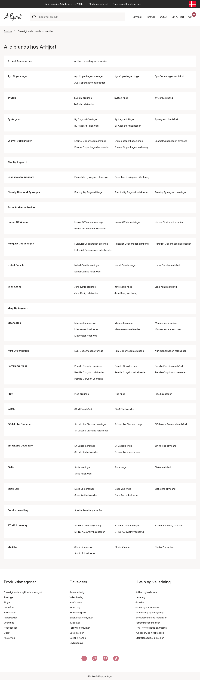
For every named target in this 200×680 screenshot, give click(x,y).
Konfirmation (76, 602)
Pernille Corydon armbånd (169, 366)
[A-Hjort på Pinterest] (105, 659)
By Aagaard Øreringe (85, 119)
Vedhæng (9, 622)
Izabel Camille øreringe (86, 265)
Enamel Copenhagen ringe (128, 140)
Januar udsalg (77, 592)
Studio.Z (12, 546)
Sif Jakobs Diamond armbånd (171, 424)
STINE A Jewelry (18, 525)
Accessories (11, 627)
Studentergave (78, 612)
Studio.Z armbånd (164, 547)
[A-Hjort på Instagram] (95, 659)
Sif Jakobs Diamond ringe (128, 424)
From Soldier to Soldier (21, 207)
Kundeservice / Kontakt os (149, 632)
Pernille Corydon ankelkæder (130, 372)
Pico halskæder (163, 393)
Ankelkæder (10, 617)
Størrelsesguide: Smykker (149, 637)
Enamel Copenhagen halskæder (91, 147)
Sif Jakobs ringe (123, 445)
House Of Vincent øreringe (88, 222)
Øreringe (8, 597)
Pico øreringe (81, 393)
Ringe (7, 602)
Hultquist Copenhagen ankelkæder (93, 250)
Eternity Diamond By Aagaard (25, 192)
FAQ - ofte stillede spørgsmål (151, 627)
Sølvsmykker (77, 632)
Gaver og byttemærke (147, 607)
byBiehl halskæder (84, 104)
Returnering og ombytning (149, 612)
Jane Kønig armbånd (166, 286)
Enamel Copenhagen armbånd (171, 140)
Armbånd (9, 607)
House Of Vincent (18, 222)
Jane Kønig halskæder (86, 293)
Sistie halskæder (83, 473)
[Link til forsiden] (13, 17)
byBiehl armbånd (164, 97)
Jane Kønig (14, 286)
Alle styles (9, 637)
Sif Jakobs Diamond (19, 424)
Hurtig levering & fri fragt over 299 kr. (64, 4)
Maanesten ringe (123, 322)
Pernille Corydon (18, 365)
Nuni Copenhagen (18, 350)
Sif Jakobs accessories (127, 452)
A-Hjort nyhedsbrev (146, 592)
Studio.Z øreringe (83, 547)
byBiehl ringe (121, 97)
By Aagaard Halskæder (86, 125)
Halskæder (10, 612)
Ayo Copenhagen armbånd (169, 76)
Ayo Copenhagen (18, 76)
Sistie (11, 467)
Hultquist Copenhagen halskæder (173, 243)
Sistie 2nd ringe (122, 488)
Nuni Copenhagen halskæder (170, 350)
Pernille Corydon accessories (171, 372)
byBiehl (12, 97)
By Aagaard (15, 119)
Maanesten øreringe (85, 322)
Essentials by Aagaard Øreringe (91, 177)
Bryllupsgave (76, 642)
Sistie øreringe (82, 467)
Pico (10, 393)
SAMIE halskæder (124, 409)
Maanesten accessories (168, 329)
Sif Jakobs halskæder (86, 452)
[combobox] (80, 16)
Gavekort (140, 602)
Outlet (7, 632)
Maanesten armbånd (166, 322)
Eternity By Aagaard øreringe (170, 192)
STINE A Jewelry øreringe (88, 525)
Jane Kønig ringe (123, 286)
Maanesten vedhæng (85, 335)
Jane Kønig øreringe (85, 286)
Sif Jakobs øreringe (84, 445)
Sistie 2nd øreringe (84, 488)
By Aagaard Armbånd (166, 119)
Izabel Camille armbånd (167, 265)
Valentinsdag (76, 597)
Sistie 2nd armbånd (165, 488)
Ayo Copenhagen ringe (126, 76)
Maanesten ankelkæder (127, 329)
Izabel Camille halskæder (87, 271)
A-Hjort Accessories (20, 60)
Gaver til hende (78, 637)
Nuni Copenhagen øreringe (88, 350)
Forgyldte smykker (80, 627)
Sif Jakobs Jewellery (20, 445)
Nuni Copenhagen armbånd (129, 350)
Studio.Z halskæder (84, 553)
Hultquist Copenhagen (21, 243)
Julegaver (75, 622)
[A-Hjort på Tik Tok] (116, 659)
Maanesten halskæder (86, 329)
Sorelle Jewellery (18, 510)
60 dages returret (98, 4)
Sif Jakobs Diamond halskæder (91, 430)
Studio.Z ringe (122, 547)
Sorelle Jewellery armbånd (88, 510)
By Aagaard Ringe (124, 119)
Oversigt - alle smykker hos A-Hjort (23, 592)
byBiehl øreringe (83, 97)
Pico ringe (119, 393)
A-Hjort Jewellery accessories (90, 61)
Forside (8, 31)
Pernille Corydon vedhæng (88, 378)
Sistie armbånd (163, 467)
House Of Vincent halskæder (90, 228)
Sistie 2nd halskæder (85, 495)
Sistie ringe (120, 467)
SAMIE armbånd (83, 409)
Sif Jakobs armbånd (165, 445)
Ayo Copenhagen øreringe (88, 76)
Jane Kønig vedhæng (125, 293)
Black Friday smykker (81, 617)
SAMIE (11, 408)
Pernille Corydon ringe (126, 366)
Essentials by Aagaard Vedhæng (131, 177)
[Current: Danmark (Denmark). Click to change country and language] (192, 4)
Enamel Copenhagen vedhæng (131, 147)
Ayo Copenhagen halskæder (89, 82)
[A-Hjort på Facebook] (84, 659)
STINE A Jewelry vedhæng (129, 531)
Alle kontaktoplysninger (100, 676)
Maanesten (14, 322)
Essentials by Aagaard (21, 176)
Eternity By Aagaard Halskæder (131, 192)
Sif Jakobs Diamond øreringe (90, 424)
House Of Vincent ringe (127, 222)
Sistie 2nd (13, 488)
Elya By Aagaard (17, 162)
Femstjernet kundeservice (127, 4)
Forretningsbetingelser (147, 622)
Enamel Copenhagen (20, 140)
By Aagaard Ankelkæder (127, 125)
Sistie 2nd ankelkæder (126, 495)
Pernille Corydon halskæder (89, 372)
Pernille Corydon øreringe (88, 366)
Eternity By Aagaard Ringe (88, 192)
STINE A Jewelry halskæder (89, 531)
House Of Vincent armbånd (169, 222)
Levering (140, 597)
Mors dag (75, 607)
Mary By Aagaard (18, 308)
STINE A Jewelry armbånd (169, 525)
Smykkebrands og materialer (151, 617)
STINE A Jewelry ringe (126, 525)
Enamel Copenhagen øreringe (90, 140)
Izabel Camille (16, 265)
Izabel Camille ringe (124, 265)
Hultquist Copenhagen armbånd (131, 243)
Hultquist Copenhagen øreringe (91, 243)
